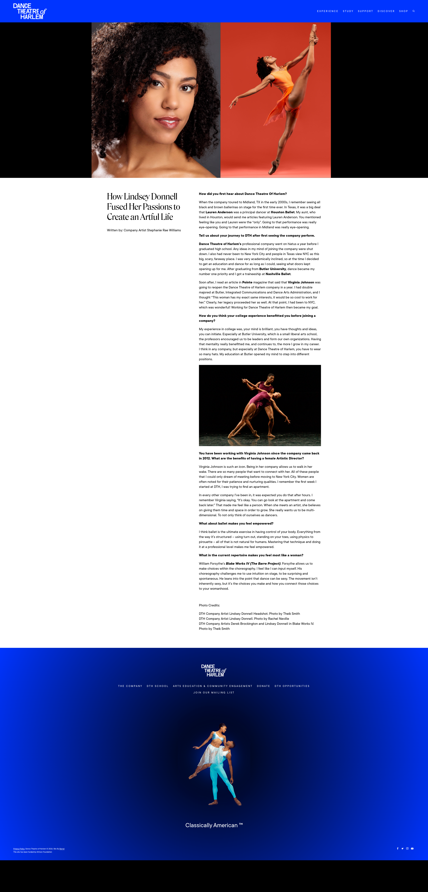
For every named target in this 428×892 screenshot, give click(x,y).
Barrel (62, 848)
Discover (386, 11)
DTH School (158, 686)
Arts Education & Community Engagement (212, 686)
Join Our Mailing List (214, 692)
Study (348, 11)
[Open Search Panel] (414, 11)
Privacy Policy (19, 848)
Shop (403, 11)
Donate (263, 686)
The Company (130, 686)
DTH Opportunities (292, 686)
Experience (328, 11)
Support (365, 11)
